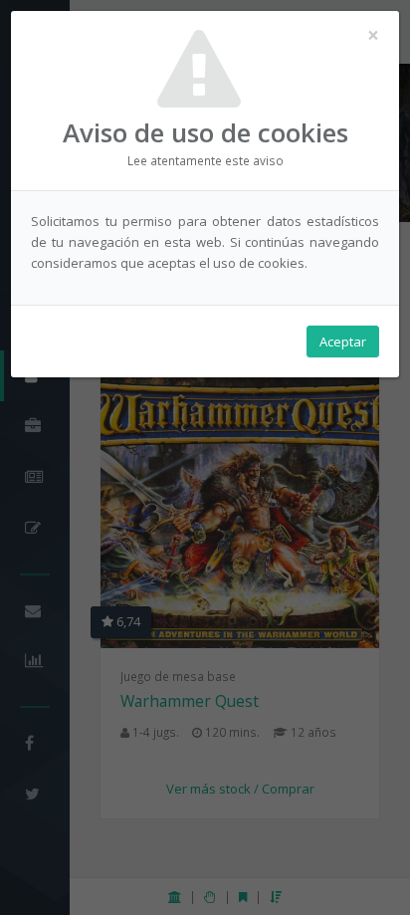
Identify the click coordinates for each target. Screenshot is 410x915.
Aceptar (342, 341)
